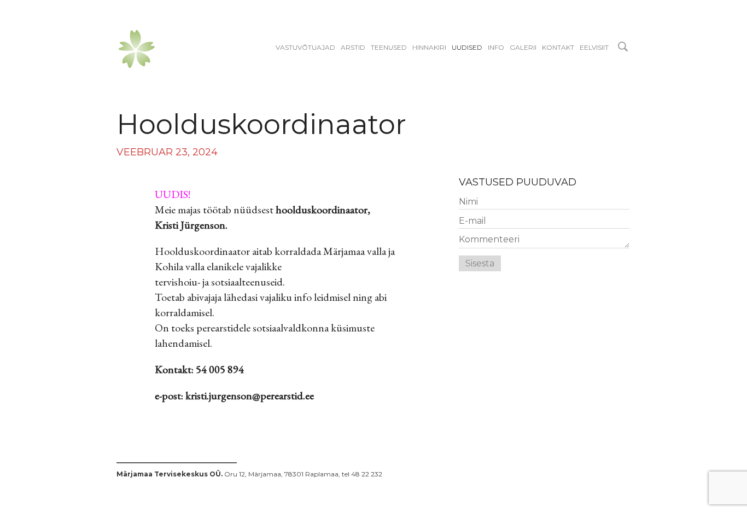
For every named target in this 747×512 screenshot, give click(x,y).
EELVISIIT (594, 47)
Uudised (467, 47)
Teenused (389, 47)
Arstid (353, 47)
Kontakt (558, 47)
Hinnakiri (429, 47)
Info (496, 47)
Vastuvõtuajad (305, 47)
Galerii (523, 47)
